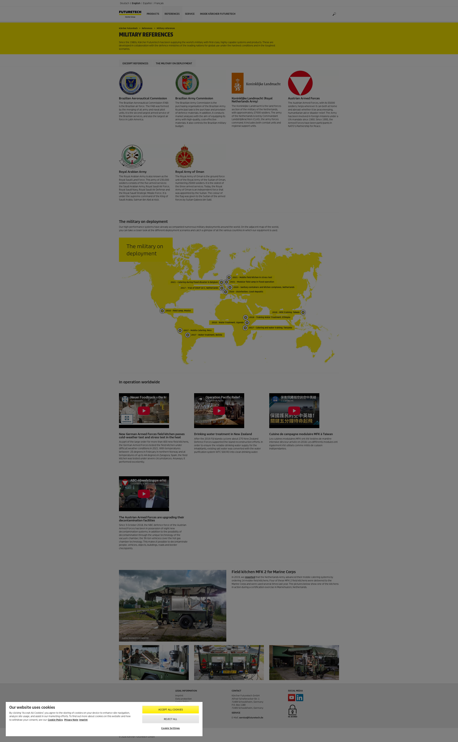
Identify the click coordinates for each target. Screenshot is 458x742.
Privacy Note (71, 719)
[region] (104, 719)
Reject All (170, 719)
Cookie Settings (170, 728)
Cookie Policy (55, 719)
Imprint (83, 719)
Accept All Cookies (170, 709)
